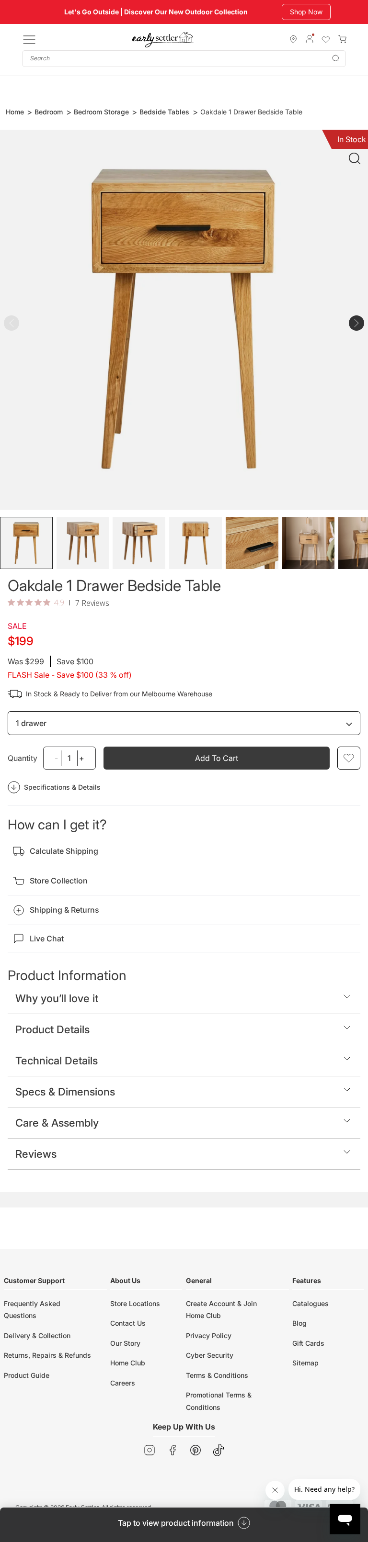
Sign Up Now (310, 12)
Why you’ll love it (56, 998)
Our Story (125, 1343)
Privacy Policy (208, 1335)
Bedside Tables (164, 112)
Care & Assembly (57, 1123)
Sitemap (305, 1363)
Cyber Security (209, 1355)
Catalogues (310, 1303)
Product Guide (26, 1375)
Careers (122, 1383)
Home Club (127, 1363)
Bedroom (48, 112)
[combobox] (184, 58)
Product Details (52, 1029)
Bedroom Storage (101, 112)
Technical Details (56, 1060)
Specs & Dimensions (65, 1091)
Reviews (36, 1154)
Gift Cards (308, 1343)
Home (15, 112)
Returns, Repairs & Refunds (47, 1355)
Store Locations (135, 1303)
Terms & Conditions (217, 1375)
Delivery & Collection (37, 1335)
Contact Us (128, 1323)
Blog (299, 1323)
